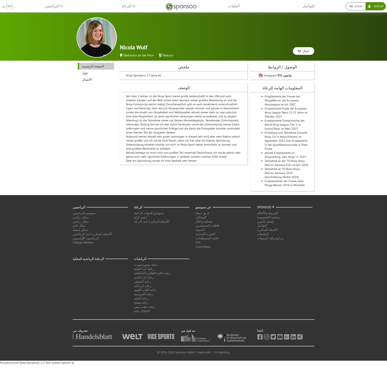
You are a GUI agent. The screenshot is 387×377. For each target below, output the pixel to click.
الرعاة (138, 207)
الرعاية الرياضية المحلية (88, 259)
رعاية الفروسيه (143, 294)
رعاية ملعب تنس (144, 307)
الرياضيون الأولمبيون (86, 238)
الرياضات (140, 259)
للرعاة (127, 6)
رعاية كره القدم (144, 277)
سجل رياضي (81, 217)
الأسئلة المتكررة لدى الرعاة (151, 221)
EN (9, 6)
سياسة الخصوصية (268, 217)
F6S (198, 242)
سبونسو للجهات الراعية (149, 213)
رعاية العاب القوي (145, 290)
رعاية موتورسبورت (146, 265)
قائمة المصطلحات (207, 238)
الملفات (234, 6)
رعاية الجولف (142, 281)
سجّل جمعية (80, 230)
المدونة (200, 230)
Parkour (168, 55)
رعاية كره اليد (142, 286)
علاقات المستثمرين (208, 225)
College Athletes (83, 242)
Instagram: (277, 75)
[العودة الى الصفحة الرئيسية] (181, 6)
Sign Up (378, 6)
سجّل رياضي (81, 221)
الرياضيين (79, 207)
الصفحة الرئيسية (93, 66)
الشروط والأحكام (267, 213)
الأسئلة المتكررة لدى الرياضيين (92, 234)
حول (85, 73)
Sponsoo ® (265, 207)
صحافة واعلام (204, 221)
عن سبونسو (203, 207)
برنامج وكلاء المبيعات (270, 238)
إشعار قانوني (265, 221)
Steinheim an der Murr (138, 55)
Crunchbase (203, 247)
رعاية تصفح (141, 302)
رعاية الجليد (141, 298)
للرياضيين (52, 6)
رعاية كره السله (144, 269)
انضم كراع (140, 217)
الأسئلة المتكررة (267, 230)
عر (3, 6)
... (14, 6)
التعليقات (263, 234)
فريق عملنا (202, 213)
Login (358, 6)
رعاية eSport (142, 311)
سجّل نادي (79, 225)
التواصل (262, 225)
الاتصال (87, 79)
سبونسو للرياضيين (84, 213)
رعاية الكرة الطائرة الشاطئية (152, 273)
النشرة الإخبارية (205, 234)
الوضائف (201, 217)
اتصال (305, 51)
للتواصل (308, 6)
